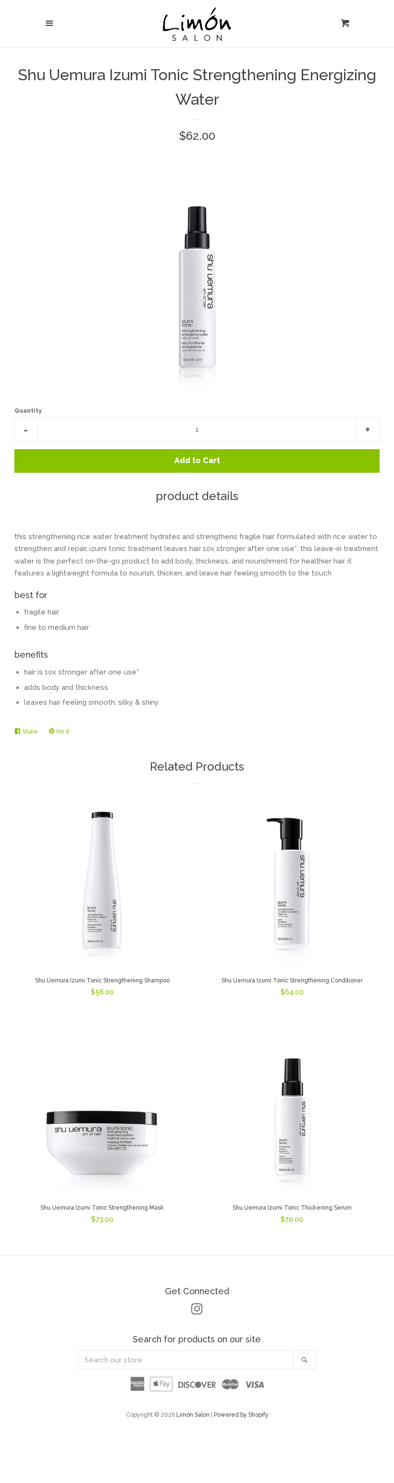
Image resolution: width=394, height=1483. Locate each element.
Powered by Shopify (241, 1414)
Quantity (28, 410)
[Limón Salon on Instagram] (197, 1311)
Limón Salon (193, 1414)
